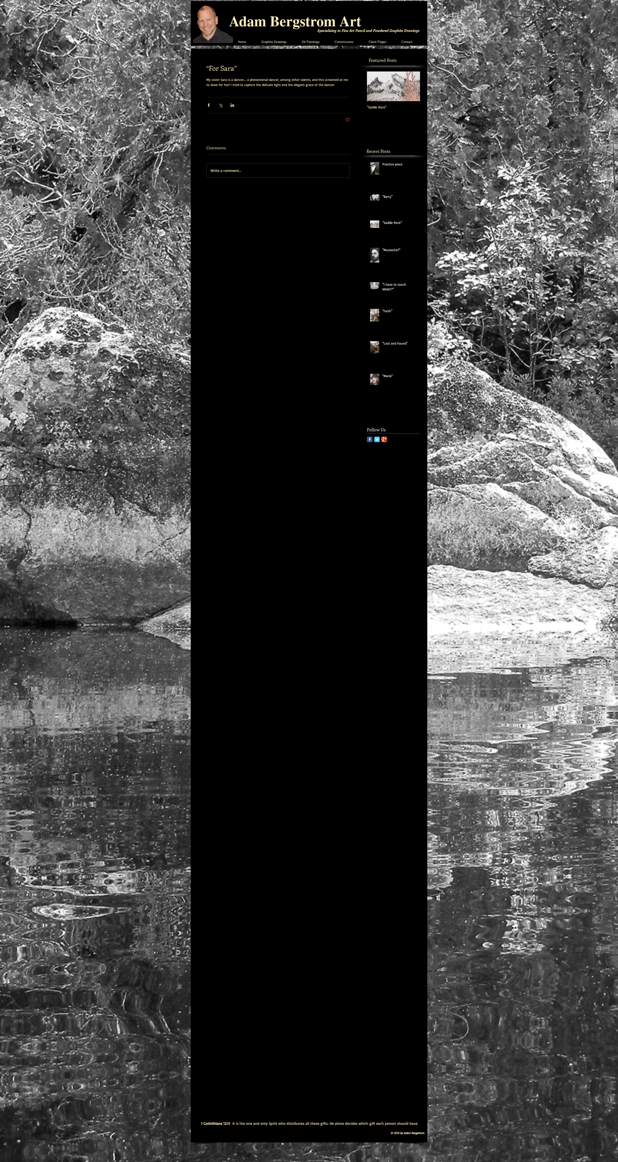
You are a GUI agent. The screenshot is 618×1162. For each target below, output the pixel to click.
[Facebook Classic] (369, 439)
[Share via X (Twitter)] (220, 105)
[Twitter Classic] (377, 439)
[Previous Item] (374, 86)
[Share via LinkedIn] (232, 105)
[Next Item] (412, 86)
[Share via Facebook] (208, 105)
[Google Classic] (384, 439)
